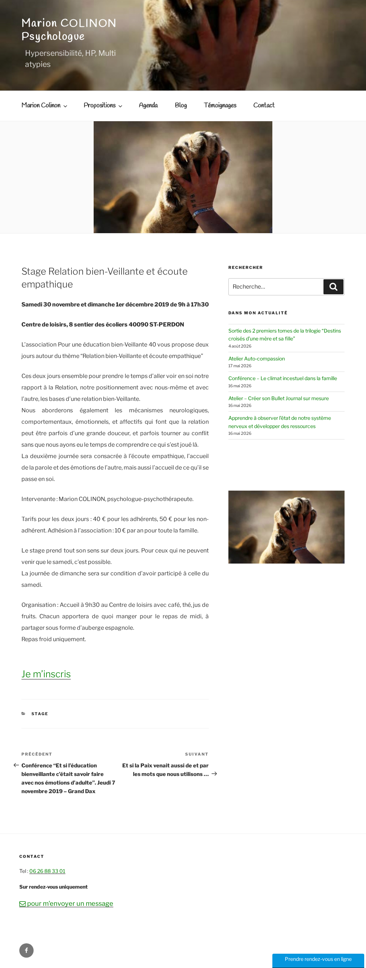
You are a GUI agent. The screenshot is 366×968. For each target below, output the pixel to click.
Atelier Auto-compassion (256, 358)
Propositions (99, 106)
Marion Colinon (40, 106)
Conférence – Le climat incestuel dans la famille (282, 378)
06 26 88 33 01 (47, 871)
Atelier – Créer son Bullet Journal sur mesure (278, 398)
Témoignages (220, 106)
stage (40, 713)
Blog (181, 106)
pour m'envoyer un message (66, 903)
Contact (264, 106)
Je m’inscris (46, 673)
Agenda (148, 106)
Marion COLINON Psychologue (69, 30)
